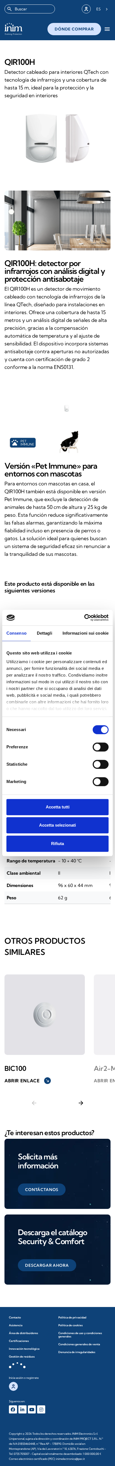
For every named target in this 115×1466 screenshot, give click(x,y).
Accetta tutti (58, 807)
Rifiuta (57, 843)
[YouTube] (32, 1409)
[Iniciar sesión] (86, 8)
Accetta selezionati (57, 825)
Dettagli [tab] (44, 633)
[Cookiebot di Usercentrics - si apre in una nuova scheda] (84, 617)
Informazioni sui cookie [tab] (86, 633)
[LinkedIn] (22, 1409)
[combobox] (29, 8)
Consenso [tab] (16, 633)
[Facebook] (13, 1409)
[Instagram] (41, 1409)
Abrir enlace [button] (27, 1080)
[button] (42, 1189)
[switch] (101, 747)
